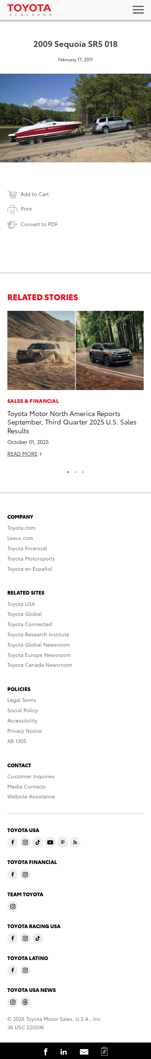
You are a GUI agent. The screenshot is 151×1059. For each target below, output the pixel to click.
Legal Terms (21, 699)
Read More (22, 453)
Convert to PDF (39, 224)
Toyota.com (21, 527)
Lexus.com (20, 537)
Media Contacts (26, 786)
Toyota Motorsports (31, 558)
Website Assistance (31, 796)
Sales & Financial (33, 400)
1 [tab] (68, 470)
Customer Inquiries (31, 776)
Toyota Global (24, 613)
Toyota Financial (27, 548)
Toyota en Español (29, 568)
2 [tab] (75, 470)
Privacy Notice (24, 730)
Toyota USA (21, 603)
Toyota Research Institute (38, 634)
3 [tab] (83, 470)
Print (26, 208)
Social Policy (22, 710)
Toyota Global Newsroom (38, 644)
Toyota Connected (29, 624)
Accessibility (22, 720)
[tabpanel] (75, 387)
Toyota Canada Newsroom (39, 664)
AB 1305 (16, 740)
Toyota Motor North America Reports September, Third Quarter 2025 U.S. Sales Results (72, 421)
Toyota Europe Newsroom (39, 654)
